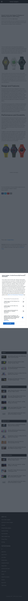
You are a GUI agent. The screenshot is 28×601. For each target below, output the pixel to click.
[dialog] (14, 300)
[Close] (25, 275)
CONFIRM (8, 323)
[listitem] (14, 298)
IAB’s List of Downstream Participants (15, 294)
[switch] (23, 301)
